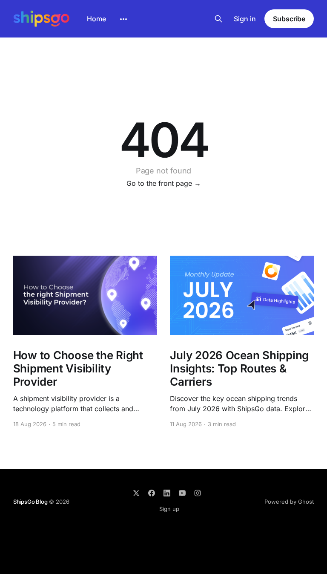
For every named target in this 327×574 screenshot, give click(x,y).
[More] (123, 19)
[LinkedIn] (167, 493)
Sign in (245, 18)
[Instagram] (197, 493)
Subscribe (289, 18)
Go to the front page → (163, 183)
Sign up (169, 508)
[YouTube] (182, 493)
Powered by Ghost (289, 501)
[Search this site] (218, 19)
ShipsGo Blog (30, 501)
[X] (136, 493)
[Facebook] (151, 493)
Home (96, 18)
